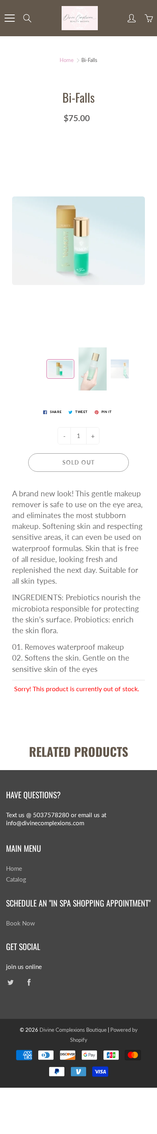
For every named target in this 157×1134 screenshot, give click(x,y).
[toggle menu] (9, 18)
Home (67, 60)
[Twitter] (10, 982)
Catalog (16, 879)
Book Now (20, 923)
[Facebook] (29, 982)
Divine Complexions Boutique (73, 1030)
